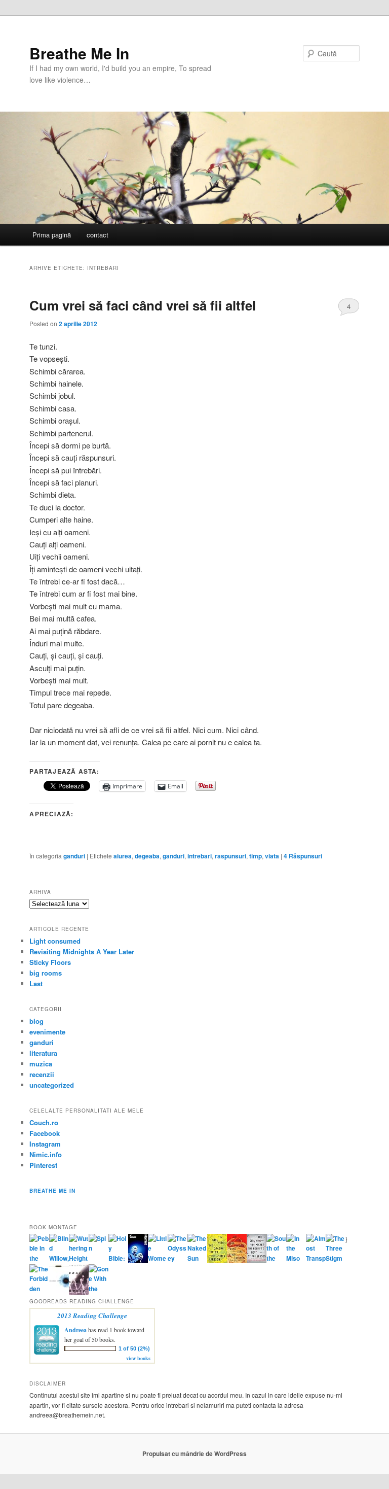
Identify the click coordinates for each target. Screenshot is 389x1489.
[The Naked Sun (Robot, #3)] (197, 1258)
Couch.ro (43, 1122)
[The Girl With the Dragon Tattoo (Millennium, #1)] (217, 1260)
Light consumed (55, 941)
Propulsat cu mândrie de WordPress (194, 1453)
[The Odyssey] (177, 1258)
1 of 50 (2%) (134, 1348)
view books (138, 1358)
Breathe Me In (79, 53)
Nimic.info (45, 1154)
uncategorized (51, 1085)
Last (36, 983)
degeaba (147, 855)
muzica (40, 1063)
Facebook (44, 1133)
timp (255, 855)
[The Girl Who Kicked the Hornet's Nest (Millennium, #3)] (256, 1260)
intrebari (199, 855)
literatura (43, 1053)
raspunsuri (230, 855)
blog (36, 1021)
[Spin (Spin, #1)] (98, 1248)
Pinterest (43, 1165)
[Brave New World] (79, 1292)
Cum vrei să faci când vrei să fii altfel (142, 305)
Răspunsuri (303, 855)
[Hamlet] (138, 1260)
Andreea (75, 1330)
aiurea (122, 855)
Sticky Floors (50, 962)
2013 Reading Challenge (92, 1315)
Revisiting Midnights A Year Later (81, 951)
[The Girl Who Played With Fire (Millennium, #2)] (237, 1260)
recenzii (41, 1074)
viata (272, 855)
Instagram (45, 1144)
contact (97, 234)
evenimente (47, 1031)
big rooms (45, 973)
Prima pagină (51, 234)
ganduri (74, 855)
